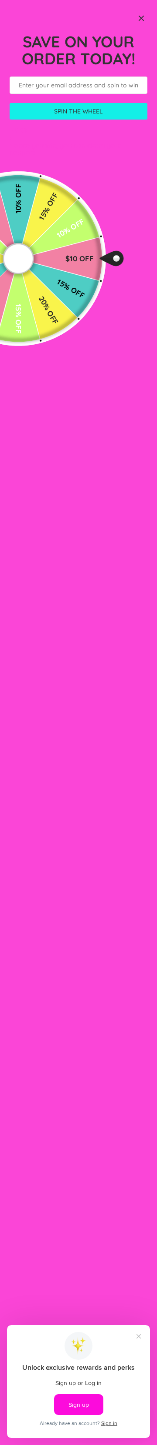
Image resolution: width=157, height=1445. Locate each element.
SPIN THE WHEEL (78, 111)
